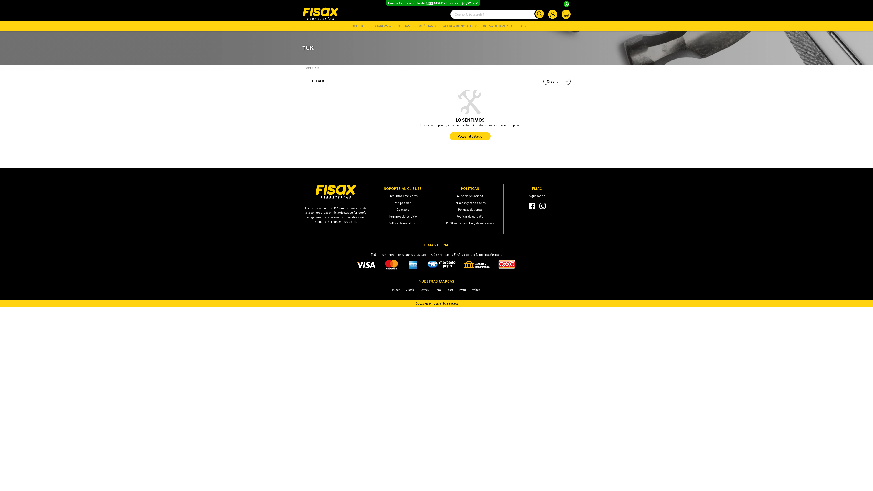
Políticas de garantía (470, 216)
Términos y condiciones (470, 203)
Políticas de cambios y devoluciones (470, 223)
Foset (450, 289)
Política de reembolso (403, 223)
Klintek (409, 289)
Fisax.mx (452, 303)
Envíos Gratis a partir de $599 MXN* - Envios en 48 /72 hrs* (433, 3)
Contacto (403, 209)
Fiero (438, 289)
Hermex (424, 289)
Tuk (317, 68)
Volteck (476, 289)
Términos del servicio (403, 216)
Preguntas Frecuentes (403, 196)
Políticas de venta (470, 209)
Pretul (463, 289)
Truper (396, 289)
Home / (309, 68)
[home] (320, 13)
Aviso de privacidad (470, 196)
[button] (336, 81)
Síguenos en (537, 196)
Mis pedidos (403, 203)
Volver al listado (470, 136)
